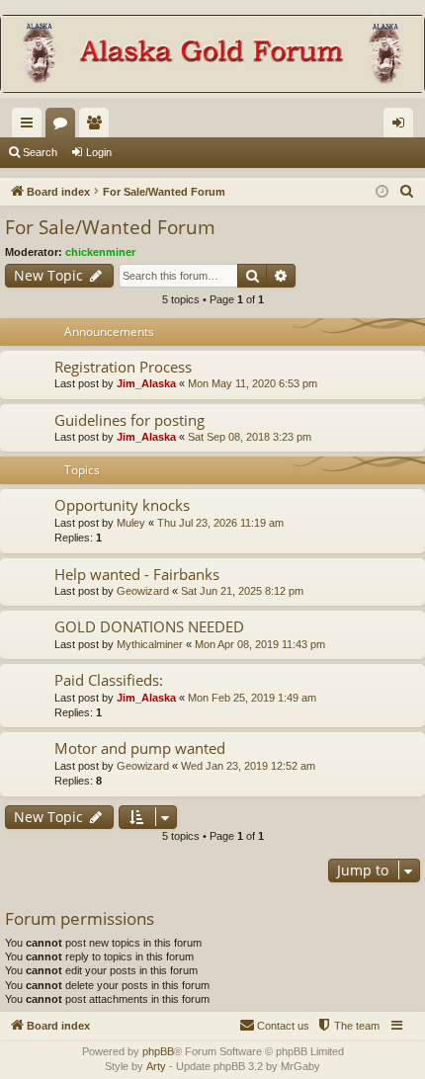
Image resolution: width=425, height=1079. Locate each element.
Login (99, 152)
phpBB (158, 1051)
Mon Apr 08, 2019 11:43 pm (260, 644)
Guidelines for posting (129, 420)
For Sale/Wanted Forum (110, 227)
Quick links (31, 126)
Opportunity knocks (122, 505)
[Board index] (212, 56)
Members (98, 126)
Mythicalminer (150, 644)
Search (40, 152)
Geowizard (143, 591)
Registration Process (123, 366)
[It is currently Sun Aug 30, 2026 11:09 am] (382, 192)
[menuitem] (407, 192)
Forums (64, 126)
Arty (156, 1066)
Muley (131, 523)
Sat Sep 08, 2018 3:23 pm (249, 437)
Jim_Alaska (146, 383)
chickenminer (100, 252)
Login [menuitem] (402, 126)
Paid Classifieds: (108, 680)
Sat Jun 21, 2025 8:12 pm (242, 591)
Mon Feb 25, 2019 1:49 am (252, 698)
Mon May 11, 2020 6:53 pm (252, 383)
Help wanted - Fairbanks (136, 574)
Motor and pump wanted (139, 748)
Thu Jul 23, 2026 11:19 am (220, 523)
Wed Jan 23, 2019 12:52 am (248, 766)
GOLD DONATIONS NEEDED (149, 626)
